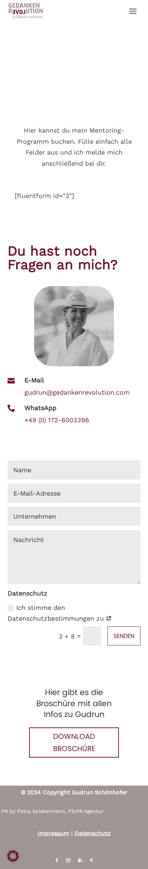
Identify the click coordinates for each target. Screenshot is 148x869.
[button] (13, 856)
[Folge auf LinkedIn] (79, 860)
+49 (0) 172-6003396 (56, 420)
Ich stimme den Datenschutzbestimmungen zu (57, 613)
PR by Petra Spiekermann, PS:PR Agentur (52, 811)
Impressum (53, 833)
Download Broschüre (74, 742)
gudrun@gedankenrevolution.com (77, 392)
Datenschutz (93, 833)
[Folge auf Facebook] (56, 860)
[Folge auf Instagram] (68, 860)
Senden (124, 636)
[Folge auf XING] (91, 860)
